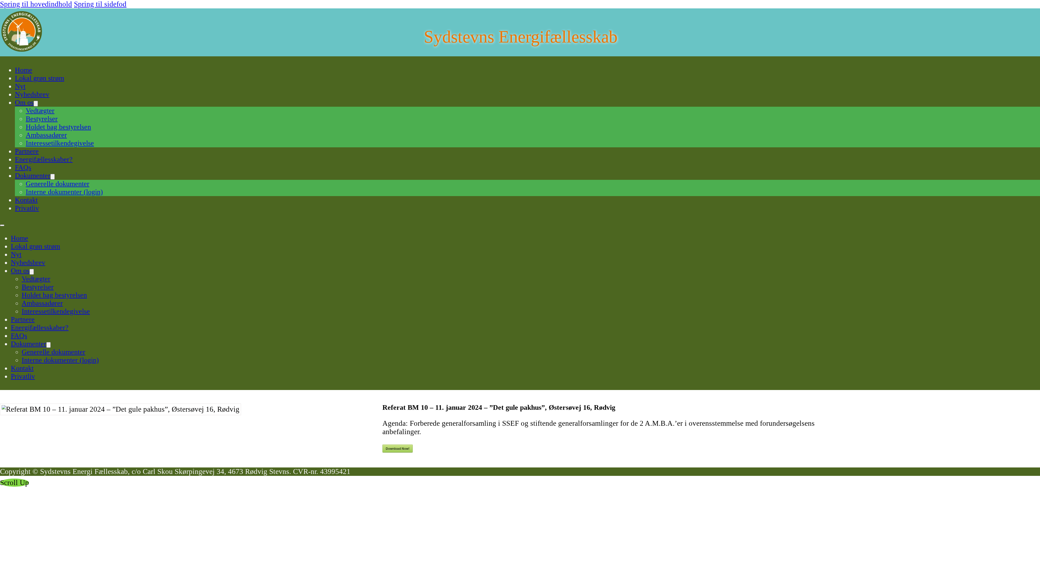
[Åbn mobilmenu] (2, 225)
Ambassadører (46, 135)
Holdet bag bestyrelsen (58, 127)
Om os (24, 102)
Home (23, 70)
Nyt (20, 86)
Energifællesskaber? (44, 159)
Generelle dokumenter (57, 184)
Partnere (27, 151)
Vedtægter (40, 111)
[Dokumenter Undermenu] (52, 177)
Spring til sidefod (100, 4)
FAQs (23, 167)
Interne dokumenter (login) (64, 192)
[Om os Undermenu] (36, 103)
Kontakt (26, 200)
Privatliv (27, 208)
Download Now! (398, 448)
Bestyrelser (42, 119)
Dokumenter (32, 176)
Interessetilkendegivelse (60, 143)
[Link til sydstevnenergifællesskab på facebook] (12, 70)
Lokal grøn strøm (39, 78)
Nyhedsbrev (32, 94)
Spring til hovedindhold (36, 4)
